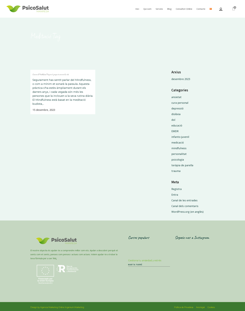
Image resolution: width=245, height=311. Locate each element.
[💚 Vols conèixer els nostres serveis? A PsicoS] (207, 250)
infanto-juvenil (180, 137)
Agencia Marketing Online (52, 307)
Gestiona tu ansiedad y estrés (144, 260)
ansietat (176, 97)
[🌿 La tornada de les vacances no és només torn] (185, 263)
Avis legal (200, 307)
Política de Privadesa (183, 307)
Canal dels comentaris (184, 206)
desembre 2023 (180, 79)
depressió (177, 108)
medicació (177, 142)
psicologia (177, 159)
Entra (174, 194)
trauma (175, 171)
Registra (176, 189)
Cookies (211, 307)
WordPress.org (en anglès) (187, 211)
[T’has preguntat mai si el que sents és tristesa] (185, 250)
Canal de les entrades (184, 200)
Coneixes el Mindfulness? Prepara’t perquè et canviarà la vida (50, 74)
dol (173, 119)
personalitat (179, 154)
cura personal (179, 102)
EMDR (175, 131)
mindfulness (178, 148)
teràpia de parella (182, 165)
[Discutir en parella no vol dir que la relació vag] (207, 263)
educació (176, 125)
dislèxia (175, 114)
